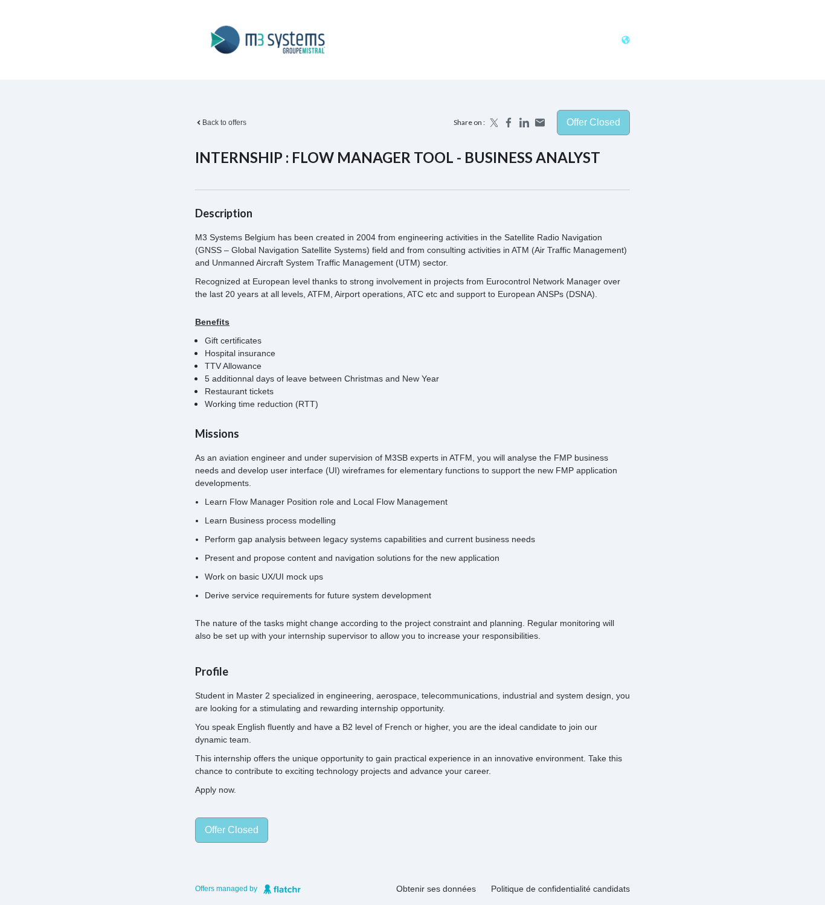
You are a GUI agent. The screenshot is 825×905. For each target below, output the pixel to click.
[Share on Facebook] (508, 122)
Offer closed (593, 122)
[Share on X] (493, 122)
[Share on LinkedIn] (524, 122)
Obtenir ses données (436, 889)
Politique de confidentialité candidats (560, 889)
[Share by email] (540, 122)
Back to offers (224, 122)
